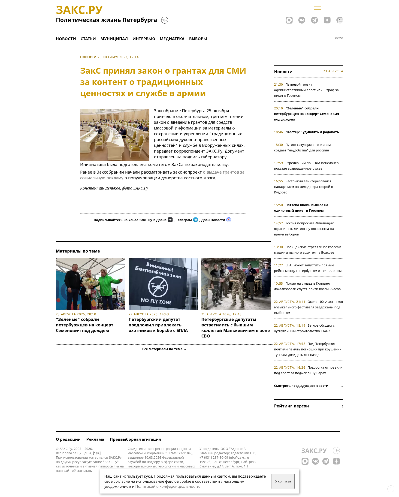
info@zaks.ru (239, 457)
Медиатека (172, 38)
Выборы (198, 38)
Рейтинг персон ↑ (308, 406)
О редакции (68, 439)
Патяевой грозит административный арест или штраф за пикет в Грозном (306, 90)
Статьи (88, 38)
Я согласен (283, 481)
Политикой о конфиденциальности (167, 486)
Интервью (144, 38)
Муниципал (114, 38)
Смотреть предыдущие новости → (308, 385)
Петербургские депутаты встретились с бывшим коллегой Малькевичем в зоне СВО (235, 327)
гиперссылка (108, 466)
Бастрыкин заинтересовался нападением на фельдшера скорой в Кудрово (303, 186)
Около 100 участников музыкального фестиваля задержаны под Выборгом (308, 307)
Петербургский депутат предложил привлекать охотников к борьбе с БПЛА (158, 324)
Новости (66, 38)
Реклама (95, 439)
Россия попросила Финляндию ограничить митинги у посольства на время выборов (304, 228)
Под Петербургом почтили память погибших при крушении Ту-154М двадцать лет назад (308, 349)
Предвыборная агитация (135, 439)
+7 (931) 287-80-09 (214, 457)
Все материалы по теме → (164, 349)
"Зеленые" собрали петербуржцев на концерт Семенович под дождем (84, 324)
